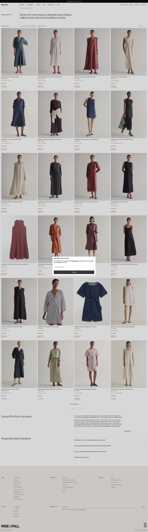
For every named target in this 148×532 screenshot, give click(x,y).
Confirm (74, 272)
